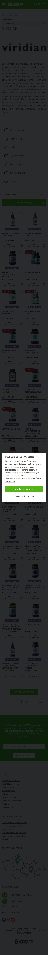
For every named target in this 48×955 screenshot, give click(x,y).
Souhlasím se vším (24, 489)
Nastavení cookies (24, 496)
